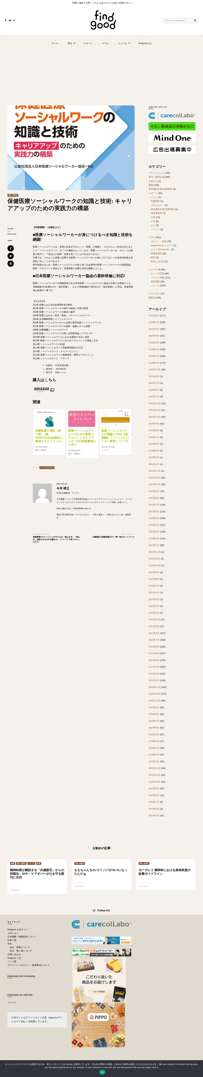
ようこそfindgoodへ (161, 249)
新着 (151, 297)
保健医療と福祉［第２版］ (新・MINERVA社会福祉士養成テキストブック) (48, 436)
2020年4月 (154, 741)
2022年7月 (154, 586)
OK (102, 1072)
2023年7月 (154, 504)
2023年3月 (154, 531)
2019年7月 (154, 802)
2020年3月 (154, 748)
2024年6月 (154, 444)
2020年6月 (154, 727)
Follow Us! (103, 910)
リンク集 (11, 961)
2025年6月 (154, 390)
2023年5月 (154, 518)
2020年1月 (154, 761)
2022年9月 (154, 572)
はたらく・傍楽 (158, 241)
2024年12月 (155, 403)
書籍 (151, 185)
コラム (105, 43)
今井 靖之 (10, 228)
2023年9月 (154, 491)
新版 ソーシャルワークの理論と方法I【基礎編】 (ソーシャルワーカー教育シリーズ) (115, 436)
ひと (153, 225)
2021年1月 (154, 680)
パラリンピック (156, 173)
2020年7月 (154, 721)
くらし (154, 197)
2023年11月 (154, 477)
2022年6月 (154, 592)
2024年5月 (154, 450)
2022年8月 (154, 579)
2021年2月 (154, 673)
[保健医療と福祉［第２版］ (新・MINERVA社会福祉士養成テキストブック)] (49, 419)
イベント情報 (157, 277)
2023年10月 (155, 484)
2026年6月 (154, 329)
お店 (153, 221)
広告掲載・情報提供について (21, 936)
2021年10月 (155, 619)
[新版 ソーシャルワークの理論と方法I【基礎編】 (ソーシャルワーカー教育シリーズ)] (115, 419)
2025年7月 (154, 383)
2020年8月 (154, 714)
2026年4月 (154, 342)
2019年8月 (154, 795)
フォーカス (154, 293)
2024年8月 (154, 430)
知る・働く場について (21, 950)
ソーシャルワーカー (46, 467)
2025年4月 (154, 396)
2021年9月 (154, 626)
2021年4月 (154, 660)
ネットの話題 (157, 273)
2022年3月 (154, 613)
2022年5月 (154, 599)
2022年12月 (155, 552)
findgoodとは (145, 43)
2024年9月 (154, 423)
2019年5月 (154, 815)
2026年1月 (154, 363)
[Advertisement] (101, 72)
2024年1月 (154, 464)
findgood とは (14, 958)
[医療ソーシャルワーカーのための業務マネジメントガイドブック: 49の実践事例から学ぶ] (82, 419)
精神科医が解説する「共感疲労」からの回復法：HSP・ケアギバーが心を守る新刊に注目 (37, 873)
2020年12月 (155, 687)
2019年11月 (154, 775)
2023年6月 (154, 511)
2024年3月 (154, 457)
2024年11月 (154, 410)
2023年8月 (154, 498)
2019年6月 (154, 809)
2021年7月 (154, 640)
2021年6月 (154, 646)
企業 (153, 217)
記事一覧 (11, 940)
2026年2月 (154, 356)
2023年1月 (154, 545)
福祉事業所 (156, 213)
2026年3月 (154, 349)
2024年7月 (154, 437)
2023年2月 (154, 538)
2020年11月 (154, 694)
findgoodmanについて (162, 245)
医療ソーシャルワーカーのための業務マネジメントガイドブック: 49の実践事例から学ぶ (82, 437)
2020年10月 (155, 700)
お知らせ (153, 181)
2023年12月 (155, 471)
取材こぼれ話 (157, 261)
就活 (153, 257)
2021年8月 (154, 633)
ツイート (11, 1002)
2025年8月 (154, 376)
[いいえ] (199, 1068)
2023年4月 (154, 525)
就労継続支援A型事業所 (160, 189)
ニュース (122, 43)
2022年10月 (155, 565)
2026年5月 (154, 335)
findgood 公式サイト (17, 929)
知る (70, 43)
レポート (88, 43)
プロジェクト (157, 205)
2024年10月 (155, 417)
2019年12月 (155, 768)
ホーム (55, 43)
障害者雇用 (156, 253)
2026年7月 (154, 322)
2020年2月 (154, 754)
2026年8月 (154, 315)
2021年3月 (154, 667)
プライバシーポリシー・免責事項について (28, 965)
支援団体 (155, 201)
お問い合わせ (14, 954)
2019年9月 (154, 788)
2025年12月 (155, 369)
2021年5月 (154, 653)
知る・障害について (20, 947)
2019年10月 (155, 782)
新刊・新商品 (13, 195)
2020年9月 (154, 707)
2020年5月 (154, 734)
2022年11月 (154, 558)
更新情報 (155, 281)
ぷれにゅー (13, 933)
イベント (155, 229)
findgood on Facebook (21, 976)
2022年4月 (154, 606)
